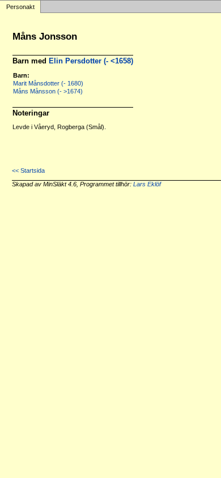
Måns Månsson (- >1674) (48, 91)
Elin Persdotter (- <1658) (91, 61)
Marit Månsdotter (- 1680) (48, 83)
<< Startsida (28, 170)
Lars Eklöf (147, 184)
